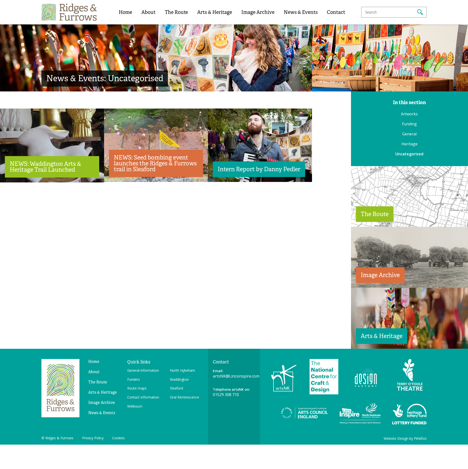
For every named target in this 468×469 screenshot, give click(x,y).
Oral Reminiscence (184, 397)
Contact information (143, 397)
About (148, 12)
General (409, 134)
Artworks (409, 114)
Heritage (409, 144)
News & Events (301, 12)
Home (125, 12)
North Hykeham (182, 370)
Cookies (118, 438)
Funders (133, 379)
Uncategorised (409, 154)
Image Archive (257, 12)
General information (143, 370)
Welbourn (134, 406)
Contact (336, 12)
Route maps (136, 388)
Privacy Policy (93, 438)
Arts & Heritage (214, 12)
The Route (176, 12)
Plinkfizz (420, 438)
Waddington (179, 379)
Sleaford (176, 388)
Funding (409, 124)
